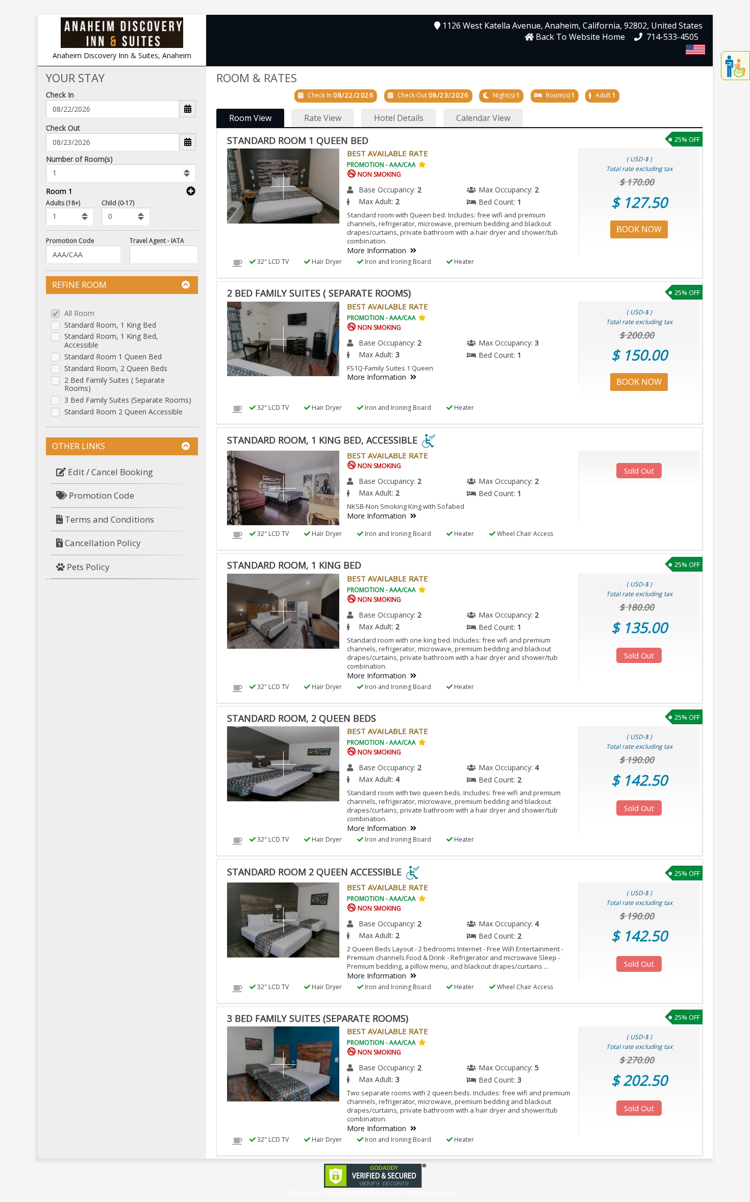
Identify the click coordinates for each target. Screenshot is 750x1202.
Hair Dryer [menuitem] (326, 261)
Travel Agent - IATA (157, 240)
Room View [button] (250, 118)
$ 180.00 (636, 607)
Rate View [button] (322, 118)
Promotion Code (70, 240)
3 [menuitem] (537, 343)
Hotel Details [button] (398, 118)
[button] (122, 32)
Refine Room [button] (79, 284)
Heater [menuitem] (463, 261)
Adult (603, 95)
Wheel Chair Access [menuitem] (524, 533)
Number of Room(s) (79, 159)
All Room (79, 313)
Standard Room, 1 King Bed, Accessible (111, 341)
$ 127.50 (639, 202)
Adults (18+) (63, 203)
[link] (375, 1175)
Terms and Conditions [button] (108, 519)
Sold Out (639, 470)
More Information (376, 250)
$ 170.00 (636, 182)
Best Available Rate (387, 153)
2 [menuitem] (419, 189)
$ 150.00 (639, 354)
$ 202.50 (639, 1080)
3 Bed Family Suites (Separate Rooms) (127, 400)
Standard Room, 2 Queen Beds (115, 368)
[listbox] (120, 173)
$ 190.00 (636, 760)
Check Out (63, 128)
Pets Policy (87, 567)
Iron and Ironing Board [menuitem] (397, 261)
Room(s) (558, 95)
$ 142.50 (639, 780)
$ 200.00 (636, 335)
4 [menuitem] (537, 767)
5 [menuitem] (537, 1067)
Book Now (639, 229)
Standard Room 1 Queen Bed (113, 357)
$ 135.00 (639, 627)
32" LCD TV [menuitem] (272, 261)
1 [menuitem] (519, 202)
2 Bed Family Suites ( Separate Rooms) (114, 385)
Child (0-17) (118, 203)
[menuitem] (122, 472)
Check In (60, 95)
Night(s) (504, 95)
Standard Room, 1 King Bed (110, 325)
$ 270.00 (636, 1060)
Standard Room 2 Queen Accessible (123, 412)
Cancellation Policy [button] (102, 543)
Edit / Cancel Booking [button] (109, 472)
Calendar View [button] (483, 118)
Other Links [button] (78, 446)
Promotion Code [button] (100, 495)
